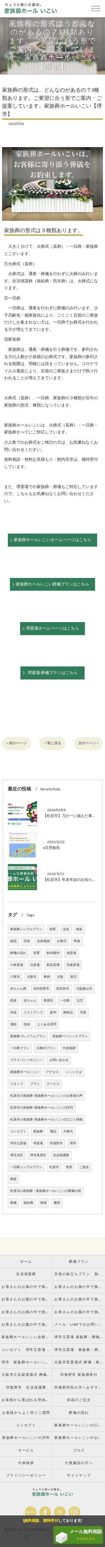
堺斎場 (38, 1143)
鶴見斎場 (53, 965)
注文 (80, 1000)
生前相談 (43, 941)
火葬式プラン (46, 1048)
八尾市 (15, 976)
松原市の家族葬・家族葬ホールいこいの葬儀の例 (45, 1191)
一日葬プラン (19, 1048)
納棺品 (68, 1012)
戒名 (79, 929)
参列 (53, 1012)
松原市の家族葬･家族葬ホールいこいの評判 (41, 1107)
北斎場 (35, 965)
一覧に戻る (52, 743)
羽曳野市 (56, 1143)
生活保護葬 (61, 1155)
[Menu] (95, 8)
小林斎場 (16, 965)
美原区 (48, 1000)
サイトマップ (79, 1475)
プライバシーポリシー (26, 1060)
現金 (27, 1024)
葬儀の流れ (18, 953)
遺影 (13, 1024)
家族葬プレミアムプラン (28, 1036)
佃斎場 (71, 953)
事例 (46, 976)
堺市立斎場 (18, 1143)
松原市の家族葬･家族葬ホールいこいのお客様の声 (46, 1095)
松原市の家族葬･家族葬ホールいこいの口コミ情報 (46, 1119)
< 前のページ (16, 743)
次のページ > (88, 743)
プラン (35, 1084)
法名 (66, 929)
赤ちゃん (30, 1000)
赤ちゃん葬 (18, 988)
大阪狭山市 (84, 988)
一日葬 (65, 1000)
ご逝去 (84, 1167)
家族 (13, 1179)
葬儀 (13, 1203)
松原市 (54, 1167)
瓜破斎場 (72, 965)
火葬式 (68, 1131)
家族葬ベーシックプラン (70, 1036)
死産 (13, 1000)
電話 (53, 1131)
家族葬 (38, 1131)
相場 (43, 1203)
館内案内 (53, 953)
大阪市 (31, 976)
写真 (83, 1012)
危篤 (69, 1167)
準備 (77, 941)
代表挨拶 (69, 1048)
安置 (36, 953)
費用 (57, 1203)
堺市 (73, 1143)
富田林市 (62, 988)
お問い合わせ (59, 1060)
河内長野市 (41, 988)
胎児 (73, 976)
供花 (13, 1012)
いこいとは (74, 1072)
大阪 (60, 976)
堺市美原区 (38, 1155)
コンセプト (18, 1131)
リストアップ (33, 1012)
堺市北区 (16, 1155)
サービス (53, 1084)
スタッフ (16, 1084)
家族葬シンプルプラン (26, 929)
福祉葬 (28, 1203)
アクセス (52, 1072)
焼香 (52, 929)
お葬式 (61, 941)
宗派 (27, 941)
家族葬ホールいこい (24, 1072)
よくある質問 (46, 1024)
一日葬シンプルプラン (26, 1167)
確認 (13, 941)
